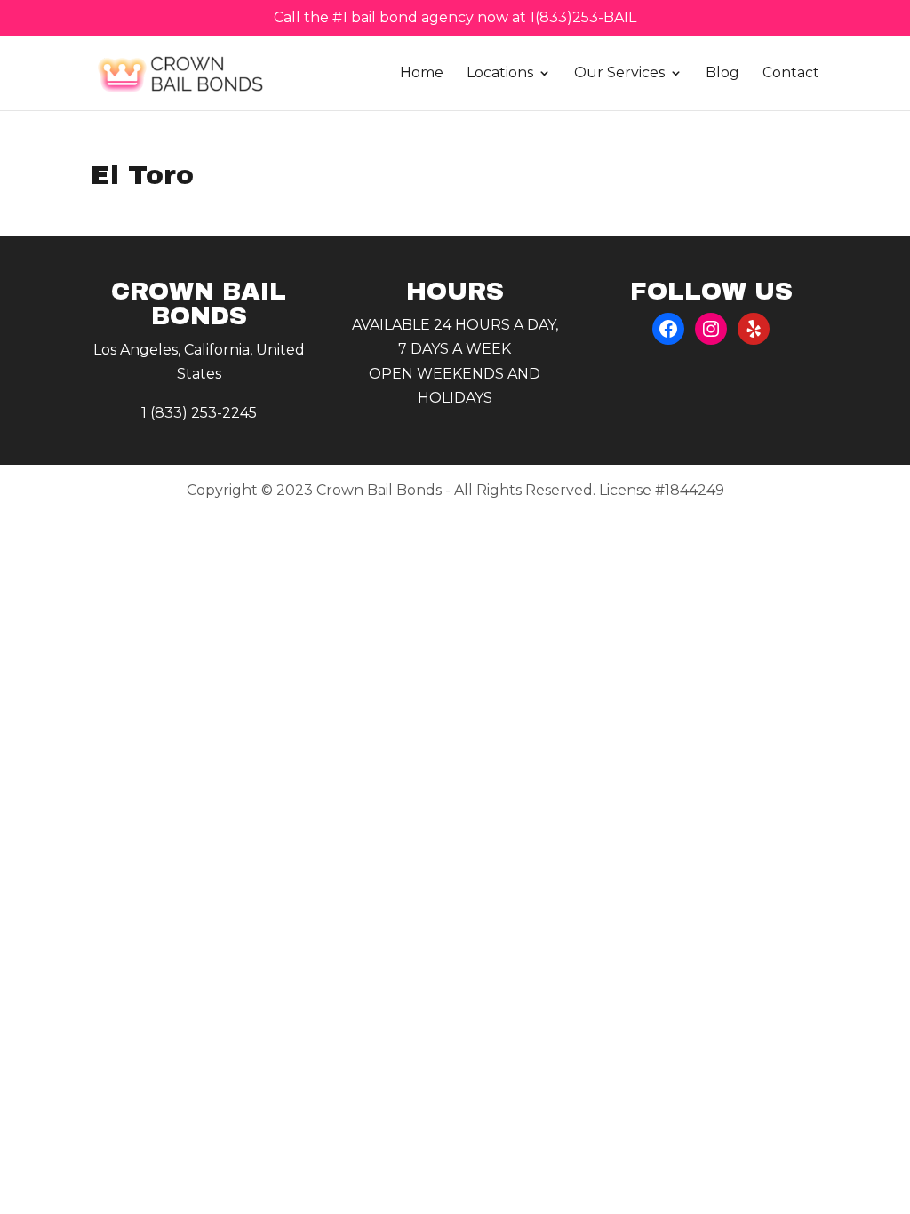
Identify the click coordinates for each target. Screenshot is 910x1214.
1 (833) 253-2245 (199, 412)
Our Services (619, 74)
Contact (790, 74)
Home (421, 74)
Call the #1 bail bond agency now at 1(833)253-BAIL (455, 18)
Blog (722, 74)
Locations (500, 74)
